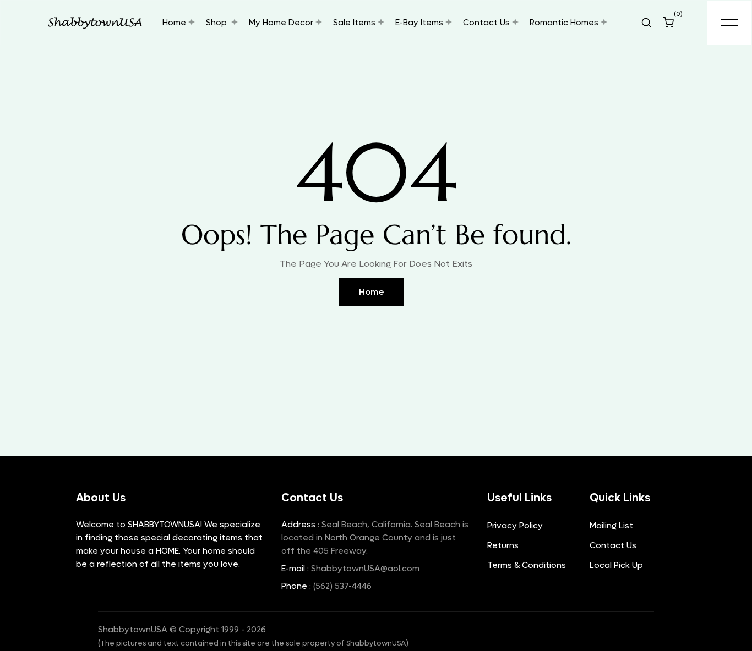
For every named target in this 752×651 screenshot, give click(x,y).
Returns (503, 545)
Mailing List (611, 525)
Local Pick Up (616, 565)
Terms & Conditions (526, 565)
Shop (217, 22)
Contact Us (613, 545)
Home (371, 291)
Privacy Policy (515, 525)
